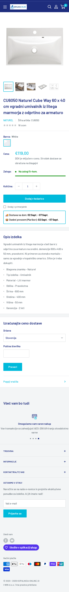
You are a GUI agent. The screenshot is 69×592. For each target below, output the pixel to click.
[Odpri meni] (5, 7)
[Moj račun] (56, 7)
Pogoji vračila (10, 381)
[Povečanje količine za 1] (36, 186)
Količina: (8, 186)
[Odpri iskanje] (49, 7)
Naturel (8, 120)
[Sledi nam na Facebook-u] (5, 540)
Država (7, 330)
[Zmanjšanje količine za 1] (18, 186)
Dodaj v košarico (34, 198)
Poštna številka (11, 346)
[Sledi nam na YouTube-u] (12, 540)
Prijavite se (15, 513)
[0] (63, 7)
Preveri (12, 366)
